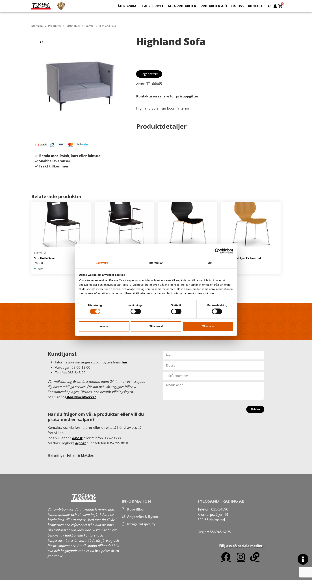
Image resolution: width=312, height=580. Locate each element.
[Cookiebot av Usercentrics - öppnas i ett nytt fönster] (217, 251)
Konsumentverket (81, 396)
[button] (41, 42)
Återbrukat (128, 6)
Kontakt (255, 6)
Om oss (237, 6)
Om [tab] (210, 262)
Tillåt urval (156, 326)
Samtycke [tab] (102, 262)
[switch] (136, 311)
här (124, 362)
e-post (77, 437)
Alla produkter (182, 6)
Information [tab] (156, 262)
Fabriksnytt (152, 6)
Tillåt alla (208, 326)
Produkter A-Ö (214, 6)
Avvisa (104, 326)
